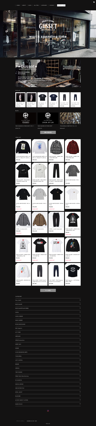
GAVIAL (17, 312)
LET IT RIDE (18, 332)
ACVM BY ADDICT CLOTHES (21, 400)
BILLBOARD (18, 396)
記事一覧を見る (48, 132)
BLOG (30, 5)
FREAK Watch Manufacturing (21, 376)
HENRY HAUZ (18, 344)
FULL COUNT (18, 300)
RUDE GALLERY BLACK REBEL (22, 308)
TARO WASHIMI (18, 372)
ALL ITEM (36, 5)
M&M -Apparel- (18, 328)
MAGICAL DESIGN (19, 384)
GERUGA (17, 368)
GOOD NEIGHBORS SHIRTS (21, 352)
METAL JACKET (18, 392)
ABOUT (24, 5)
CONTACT (52, 5)
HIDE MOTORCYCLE (19, 388)
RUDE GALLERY (18, 304)
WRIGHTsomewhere (19, 340)
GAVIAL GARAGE (19, 316)
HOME (18, 5)
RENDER (17, 364)
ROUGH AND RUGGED (20, 324)
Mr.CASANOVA (18, 380)
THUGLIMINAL (18, 356)
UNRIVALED (18, 336)
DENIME (17, 348)
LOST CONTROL (19, 360)
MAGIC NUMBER (19, 320)
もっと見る (48, 290)
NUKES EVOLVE (18, 404)
